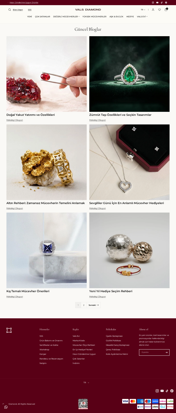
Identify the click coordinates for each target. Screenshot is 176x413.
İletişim (43, 363)
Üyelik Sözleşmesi (114, 336)
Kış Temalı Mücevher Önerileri (27, 291)
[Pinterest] (171, 390)
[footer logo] (9, 331)
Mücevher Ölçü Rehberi (84, 345)
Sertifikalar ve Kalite (49, 345)
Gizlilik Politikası (113, 340)
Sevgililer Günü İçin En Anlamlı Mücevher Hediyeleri (126, 203)
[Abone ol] (166, 352)
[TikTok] (167, 390)
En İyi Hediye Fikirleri (83, 349)
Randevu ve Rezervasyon (51, 358)
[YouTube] (162, 390)
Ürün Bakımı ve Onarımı (51, 340)
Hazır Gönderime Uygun (84, 354)
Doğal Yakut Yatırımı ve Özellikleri (30, 115)
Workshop (44, 349)
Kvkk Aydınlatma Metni (117, 354)
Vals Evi (141, 16)
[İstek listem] (159, 10)
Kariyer (43, 354)
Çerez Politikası (113, 349)
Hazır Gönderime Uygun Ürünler (24, 2)
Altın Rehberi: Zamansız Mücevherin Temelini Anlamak (45, 203)
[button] (10, 10)
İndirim (76, 363)
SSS (41, 336)
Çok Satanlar (79, 358)
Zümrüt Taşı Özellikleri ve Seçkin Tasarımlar (120, 115)
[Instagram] (157, 390)
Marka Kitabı (79, 340)
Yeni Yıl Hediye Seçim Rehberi (110, 291)
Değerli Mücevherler (65, 16)
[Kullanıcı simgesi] (153, 9)
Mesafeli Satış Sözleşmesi (117, 345)
